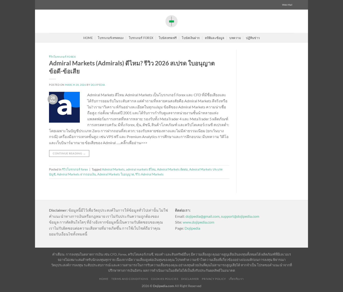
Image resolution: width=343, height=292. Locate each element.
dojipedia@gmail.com (203, 216)
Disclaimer (190, 279)
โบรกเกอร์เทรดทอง (110, 38)
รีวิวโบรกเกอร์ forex (62, 56)
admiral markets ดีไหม (141, 169)
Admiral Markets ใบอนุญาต (115, 174)
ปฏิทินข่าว (253, 38)
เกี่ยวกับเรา (236, 279)
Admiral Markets (113, 169)
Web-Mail (287, 5)
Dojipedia (192, 228)
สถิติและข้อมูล (214, 38)
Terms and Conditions (129, 279)
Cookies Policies (164, 279)
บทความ (235, 38)
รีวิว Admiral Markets (149, 174)
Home (88, 38)
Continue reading (69, 153)
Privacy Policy (214, 279)
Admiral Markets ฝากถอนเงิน (76, 174)
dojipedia (98, 84)
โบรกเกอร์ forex (141, 38)
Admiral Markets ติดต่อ (172, 169)
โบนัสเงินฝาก (191, 38)
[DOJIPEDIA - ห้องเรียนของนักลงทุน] (171, 21)
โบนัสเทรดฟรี (168, 38)
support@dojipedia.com (240, 216)
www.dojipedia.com (198, 222)
